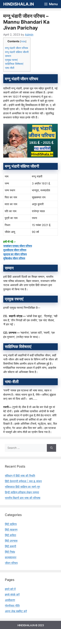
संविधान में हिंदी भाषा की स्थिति (20, 475)
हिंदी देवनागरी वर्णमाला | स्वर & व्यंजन (23, 481)
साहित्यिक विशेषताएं (14, 63)
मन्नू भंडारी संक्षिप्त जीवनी (17, 52)
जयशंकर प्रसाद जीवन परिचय (17, 246)
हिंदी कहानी (10, 546)
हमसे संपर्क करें (12, 594)
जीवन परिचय (11, 563)
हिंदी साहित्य (11, 524)
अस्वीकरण (10, 600)
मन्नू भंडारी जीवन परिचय (16, 48)
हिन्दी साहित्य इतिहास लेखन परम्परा (22, 492)
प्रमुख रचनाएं (11, 59)
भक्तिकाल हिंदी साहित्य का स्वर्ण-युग (22, 486)
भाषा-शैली (9, 67)
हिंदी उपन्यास (11, 540)
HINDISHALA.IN (18, 4)
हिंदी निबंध (10, 551)
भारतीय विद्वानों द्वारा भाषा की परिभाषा (22, 498)
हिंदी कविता (10, 535)
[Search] (51, 448)
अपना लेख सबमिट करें (16, 611)
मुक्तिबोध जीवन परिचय (14, 258)
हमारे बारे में (10, 589)
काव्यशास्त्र (10, 557)
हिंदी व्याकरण (11, 529)
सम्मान (8, 56)
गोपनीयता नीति (12, 605)
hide (23, 41)
